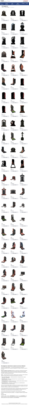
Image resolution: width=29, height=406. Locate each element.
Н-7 (1, 45)
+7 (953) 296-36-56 (25, 0)
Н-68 (2, 278)
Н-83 (2, 346)
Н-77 (2, 319)
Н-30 (2, 141)
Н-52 (20, 196)
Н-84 (11, 346)
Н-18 (11, 86)
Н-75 (11, 305)
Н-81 (11, 333)
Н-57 (11, 223)
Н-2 (11, 18)
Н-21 (2, 100)
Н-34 (11, 155)
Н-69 (11, 278)
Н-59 (2, 237)
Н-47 (2, 182)
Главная (3, 7)
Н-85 (20, 346)
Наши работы (12, 4)
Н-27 (2, 127)
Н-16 (20, 72)
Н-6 (20, 31)
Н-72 (11, 292)
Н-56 (2, 223)
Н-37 (20, 155)
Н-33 (2, 155)
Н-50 (2, 196)
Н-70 (20, 278)
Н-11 (2, 59)
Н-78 (11, 319)
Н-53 (2, 209)
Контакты (27, 3)
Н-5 (11, 31)
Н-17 (2, 86)
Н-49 (20, 182)
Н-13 (20, 59)
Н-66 (11, 264)
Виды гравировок (17, 4)
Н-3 (20, 18)
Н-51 (11, 196)
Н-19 (20, 86)
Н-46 (20, 168)
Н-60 (11, 237)
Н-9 (20, 45)
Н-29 (20, 127)
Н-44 (2, 168)
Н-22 (11, 100)
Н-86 (2, 360)
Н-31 (11, 141)
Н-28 (11, 127)
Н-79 (20, 319)
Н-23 (20, 100)
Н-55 (20, 209)
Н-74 (2, 305)
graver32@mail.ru (25, 1)
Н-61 (20, 237)
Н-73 (20, 292)
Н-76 (20, 305)
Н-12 (11, 59)
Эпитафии (23, 3)
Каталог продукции (6, 4)
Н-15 (11, 72)
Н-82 (20, 333)
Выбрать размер (5, 20)
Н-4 (1, 31)
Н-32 (20, 141)
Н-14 (2, 72)
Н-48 (11, 182)
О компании (2, 4)
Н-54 (11, 209)
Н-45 (11, 168)
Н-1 (1, 18)
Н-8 (11, 45)
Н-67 (20, 264)
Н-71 (2, 292)
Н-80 (2, 333)
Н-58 (20, 223)
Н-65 (2, 264)
